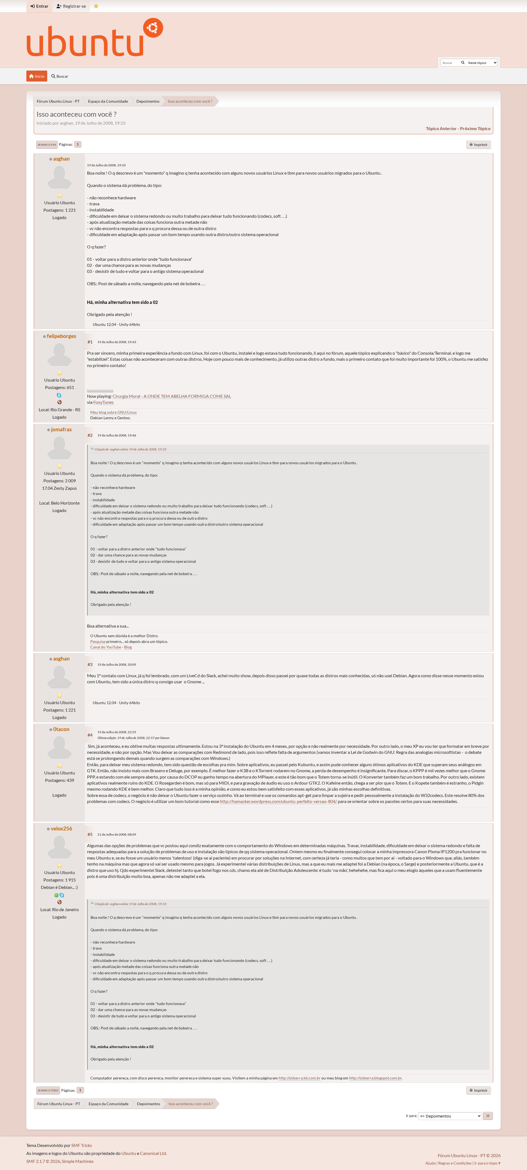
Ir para (411, 1116)
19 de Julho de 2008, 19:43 (116, 342)
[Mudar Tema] (96, 6)
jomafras (61, 429)
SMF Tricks (81, 1145)
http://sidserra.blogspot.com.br (375, 1078)
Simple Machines (78, 1161)
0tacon (61, 729)
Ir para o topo (48, 1090)
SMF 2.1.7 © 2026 (43, 1161)
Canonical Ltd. (153, 1153)
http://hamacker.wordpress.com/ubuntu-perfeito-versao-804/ (278, 801)
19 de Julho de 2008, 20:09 (116, 664)
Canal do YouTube (105, 647)
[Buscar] (463, 62)
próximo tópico (475, 128)
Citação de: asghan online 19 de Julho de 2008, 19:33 (130, 449)
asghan (61, 158)
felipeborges (61, 336)
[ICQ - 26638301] (56, 894)
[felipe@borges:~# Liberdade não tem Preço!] (59, 402)
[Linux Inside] (59, 902)
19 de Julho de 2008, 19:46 (116, 435)
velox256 (61, 828)
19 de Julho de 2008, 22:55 (116, 732)
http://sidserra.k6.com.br (300, 1078)
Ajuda (430, 1163)
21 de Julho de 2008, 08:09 (116, 834)
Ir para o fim (47, 144)
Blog (128, 647)
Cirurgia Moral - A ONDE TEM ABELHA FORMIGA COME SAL (172, 396)
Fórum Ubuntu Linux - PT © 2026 (469, 1155)
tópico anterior (441, 128)
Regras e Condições (455, 1163)
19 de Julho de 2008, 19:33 (106, 165)
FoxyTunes (103, 402)
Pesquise (97, 641)
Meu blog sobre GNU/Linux (113, 412)
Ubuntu (128, 1153)
